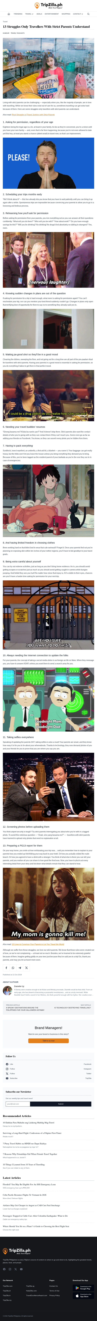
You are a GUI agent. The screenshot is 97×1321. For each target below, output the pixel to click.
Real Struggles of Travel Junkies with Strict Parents (33, 115)
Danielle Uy (19, 986)
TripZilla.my (7, 1300)
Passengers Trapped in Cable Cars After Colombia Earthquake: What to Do (35, 1215)
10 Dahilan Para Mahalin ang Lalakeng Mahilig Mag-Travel (28, 1122)
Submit (60, 1104)
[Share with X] (26, 968)
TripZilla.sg (30, 1286)
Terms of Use (54, 1291)
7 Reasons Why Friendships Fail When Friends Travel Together (30, 1154)
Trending (18, 14)
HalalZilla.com (31, 1291)
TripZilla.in (7, 1295)
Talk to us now (49, 1041)
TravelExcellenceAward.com (36, 1295)
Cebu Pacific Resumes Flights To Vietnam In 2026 (24, 1194)
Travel (28, 14)
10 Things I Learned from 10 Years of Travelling (24, 1164)
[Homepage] (9, 14)
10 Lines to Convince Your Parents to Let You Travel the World (38, 944)
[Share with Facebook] (6, 968)
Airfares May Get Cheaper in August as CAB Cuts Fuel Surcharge (31, 1205)
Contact (77, 14)
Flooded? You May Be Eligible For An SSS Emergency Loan (29, 1184)
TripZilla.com (7, 1286)
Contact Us (53, 1286)
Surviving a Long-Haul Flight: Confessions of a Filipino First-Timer (32, 1133)
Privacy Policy (54, 1295)
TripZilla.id (7, 1291)
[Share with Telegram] (19, 968)
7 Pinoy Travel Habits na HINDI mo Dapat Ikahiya (24, 1143)
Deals (39, 14)
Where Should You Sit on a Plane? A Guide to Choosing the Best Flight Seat (36, 1226)
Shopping (66, 14)
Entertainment (52, 14)
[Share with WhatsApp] (13, 968)
